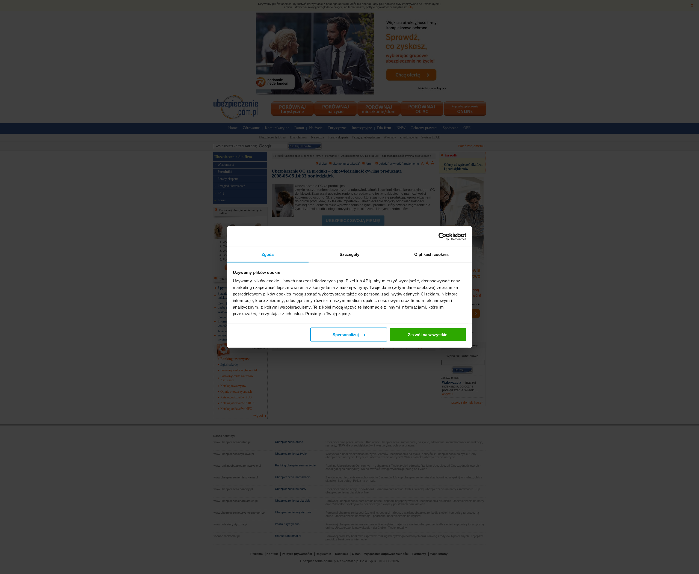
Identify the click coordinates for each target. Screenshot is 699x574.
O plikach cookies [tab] (431, 254)
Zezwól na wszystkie (427, 334)
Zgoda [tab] (268, 254)
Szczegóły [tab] (350, 254)
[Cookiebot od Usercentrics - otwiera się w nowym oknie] (442, 236)
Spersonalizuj (346, 334)
